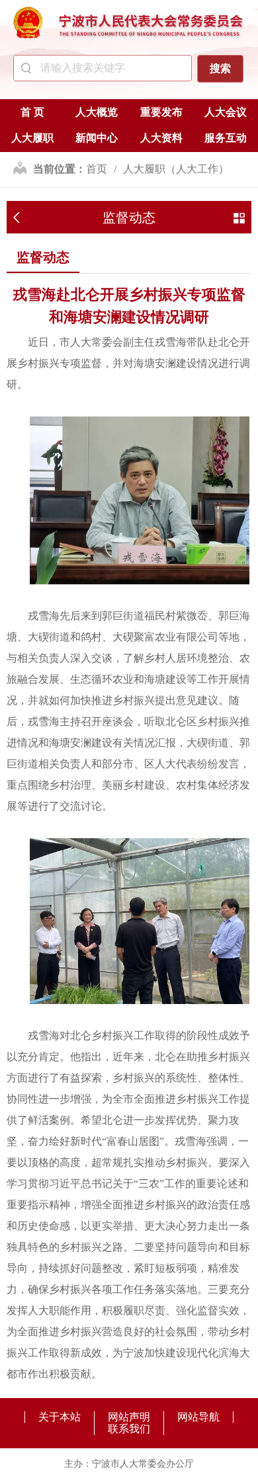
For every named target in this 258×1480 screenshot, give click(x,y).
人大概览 (96, 112)
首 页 (32, 112)
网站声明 (129, 1416)
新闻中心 (96, 137)
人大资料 (161, 137)
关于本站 (59, 1416)
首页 (96, 169)
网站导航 (198, 1416)
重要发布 (161, 112)
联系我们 (129, 1428)
